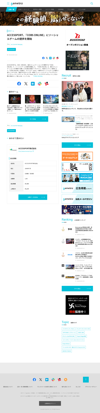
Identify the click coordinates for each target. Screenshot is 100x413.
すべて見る (33, 119)
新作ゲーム (11, 31)
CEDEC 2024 (81, 332)
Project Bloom (66, 343)
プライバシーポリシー (91, 386)
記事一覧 (11, 9)
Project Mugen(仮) (81, 336)
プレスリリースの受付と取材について (47, 386)
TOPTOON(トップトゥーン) (69, 332)
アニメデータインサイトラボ (83, 329)
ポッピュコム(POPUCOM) (68, 336)
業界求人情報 (37, 9)
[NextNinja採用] (77, 305)
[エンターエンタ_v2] (77, 60)
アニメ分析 (81, 9)
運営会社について (8, 386)
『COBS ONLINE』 (38, 76)
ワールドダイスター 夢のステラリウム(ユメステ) (74, 347)
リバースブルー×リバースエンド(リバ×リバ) (73, 340)
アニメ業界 (70, 9)
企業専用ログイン (49, 403)
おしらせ (78, 386)
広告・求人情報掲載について (24, 386)
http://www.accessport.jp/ (25, 151)
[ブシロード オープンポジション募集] (77, 39)
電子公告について (66, 386)
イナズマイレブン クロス (68, 329)
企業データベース (23, 9)
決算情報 (61, 9)
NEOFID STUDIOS (67, 351)
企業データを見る (33, 197)
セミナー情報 (50, 9)
